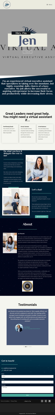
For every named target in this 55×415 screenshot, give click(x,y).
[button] (4, 327)
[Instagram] (42, 401)
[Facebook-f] (46, 401)
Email (3, 379)
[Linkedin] (49, 401)
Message (4, 385)
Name (3, 373)
